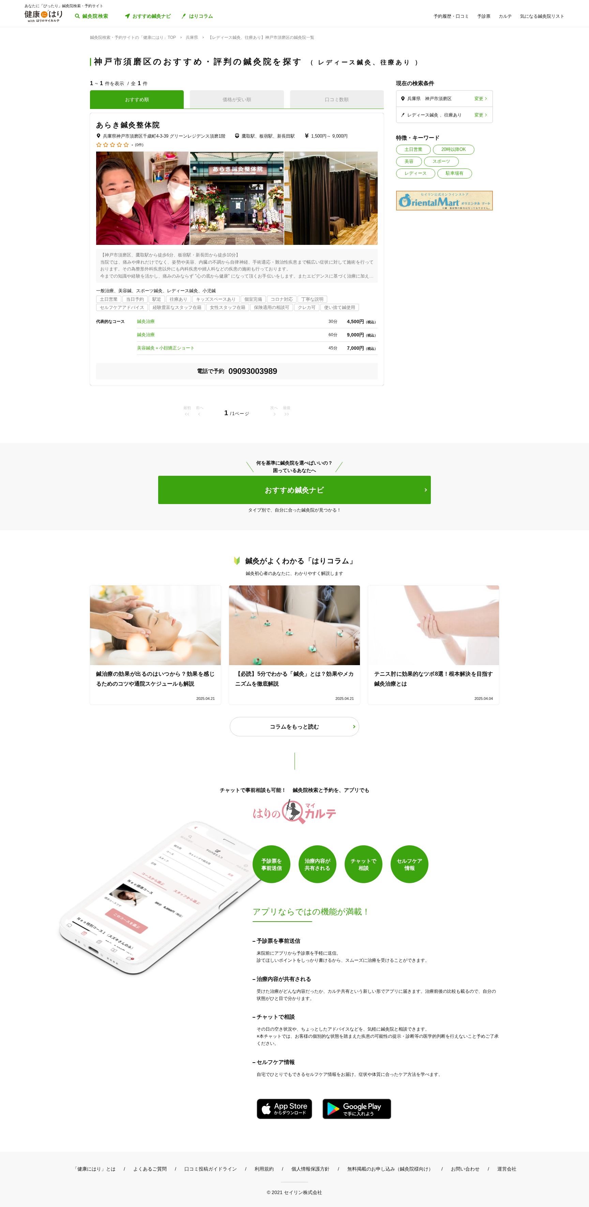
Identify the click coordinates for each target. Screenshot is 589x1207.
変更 (478, 98)
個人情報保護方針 (310, 1169)
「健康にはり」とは (94, 1169)
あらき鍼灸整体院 (128, 125)
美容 (409, 161)
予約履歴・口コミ (451, 16)
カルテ (505, 16)
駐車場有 (455, 173)
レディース (416, 173)
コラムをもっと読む (294, 727)
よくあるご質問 (150, 1169)
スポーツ (441, 161)
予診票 (483, 16)
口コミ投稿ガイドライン (210, 1169)
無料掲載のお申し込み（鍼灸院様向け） (390, 1169)
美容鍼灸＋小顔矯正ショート (166, 348)
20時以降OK (453, 149)
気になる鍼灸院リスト (542, 16)
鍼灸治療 (146, 321)
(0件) (139, 145)
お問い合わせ (465, 1169)
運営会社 (506, 1169)
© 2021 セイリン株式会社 (294, 1192)
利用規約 (264, 1169)
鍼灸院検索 (95, 16)
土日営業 (413, 149)
